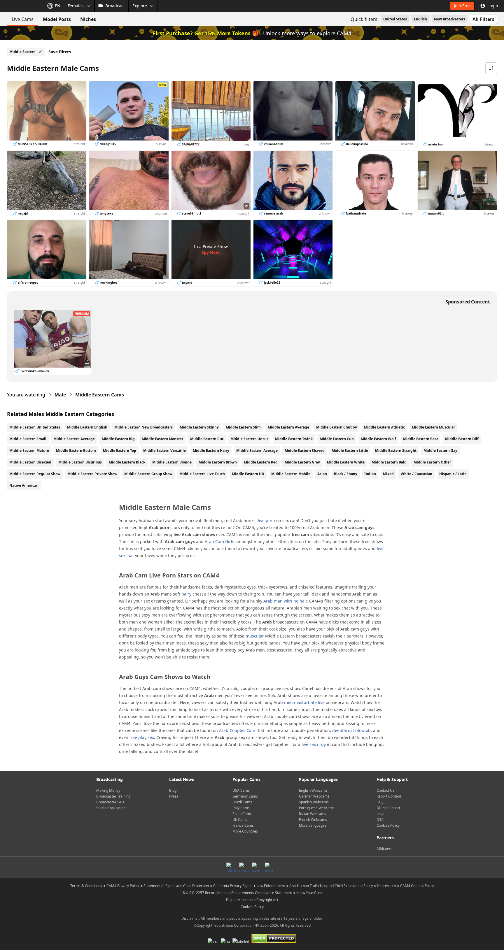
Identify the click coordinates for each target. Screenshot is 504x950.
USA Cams (241, 790)
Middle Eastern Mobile (290, 473)
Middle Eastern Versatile (164, 450)
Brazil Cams (242, 802)
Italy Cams (241, 807)
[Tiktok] (231, 867)
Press (173, 796)
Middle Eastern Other (432, 462)
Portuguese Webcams (317, 807)
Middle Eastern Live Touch (202, 473)
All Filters (483, 19)
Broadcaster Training (113, 796)
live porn (266, 520)
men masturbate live (304, 702)
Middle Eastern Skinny (199, 427)
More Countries (245, 831)
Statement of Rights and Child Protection (176, 885)
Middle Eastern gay (440, 450)
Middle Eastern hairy (211, 450)
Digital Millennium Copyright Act (252, 899)
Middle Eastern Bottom (76, 450)
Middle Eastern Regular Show (34, 473)
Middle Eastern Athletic (384, 427)
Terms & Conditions (86, 885)
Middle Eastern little (350, 450)
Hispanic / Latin (453, 473)
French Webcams (313, 819)
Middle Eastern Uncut (249, 438)
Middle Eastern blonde (172, 462)
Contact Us (385, 790)
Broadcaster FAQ (110, 802)
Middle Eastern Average (288, 427)
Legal (381, 813)
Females (76, 5)
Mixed (388, 473)
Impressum (386, 885)
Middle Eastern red (261, 462)
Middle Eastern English (87, 427)
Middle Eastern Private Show (92, 473)
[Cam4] (21, 5)
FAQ (380, 802)
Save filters (59, 52)
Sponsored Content (467, 301)
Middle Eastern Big (118, 438)
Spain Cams (242, 813)
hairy (186, 594)
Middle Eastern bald (389, 462)
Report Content (389, 796)
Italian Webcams (312, 813)
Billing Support (388, 807)
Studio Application (110, 807)
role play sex (142, 737)
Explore (139, 5)
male (60, 394)
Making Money (108, 790)
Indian (370, 473)
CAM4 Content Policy (417, 885)
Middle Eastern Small (27, 438)
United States (395, 19)
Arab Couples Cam (237, 730)
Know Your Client (309, 892)
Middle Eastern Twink (294, 438)
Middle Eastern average (257, 450)
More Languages (312, 825)
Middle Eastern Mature (29, 450)
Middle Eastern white (346, 462)
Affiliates (384, 848)
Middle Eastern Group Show (148, 473)
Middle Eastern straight (395, 450)
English (420, 19)
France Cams (243, 825)
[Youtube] (269, 867)
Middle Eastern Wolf (378, 438)
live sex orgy (314, 744)
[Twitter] (256, 867)
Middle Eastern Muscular (433, 427)
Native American (23, 485)
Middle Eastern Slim (243, 427)
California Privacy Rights (232, 885)
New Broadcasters (449, 19)
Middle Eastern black (127, 462)
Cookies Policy (388, 825)
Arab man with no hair (285, 601)
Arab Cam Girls (219, 541)
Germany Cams (245, 796)
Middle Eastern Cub (337, 438)
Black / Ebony (345, 473)
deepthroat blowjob (351, 730)
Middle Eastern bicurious (80, 462)
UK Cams (239, 819)
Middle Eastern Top (119, 450)
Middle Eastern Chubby (336, 427)
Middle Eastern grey (302, 462)
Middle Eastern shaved (305, 450)
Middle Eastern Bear (420, 438)
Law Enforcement (271, 885)
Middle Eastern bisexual (30, 462)
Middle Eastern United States (34, 427)
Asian (322, 473)
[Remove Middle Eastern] (40, 51)
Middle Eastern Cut (206, 438)
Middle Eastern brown (218, 462)
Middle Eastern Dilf (462, 438)
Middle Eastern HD (248, 473)
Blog (172, 790)
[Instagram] (244, 867)
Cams (99, 394)
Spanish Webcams (314, 802)
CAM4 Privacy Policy (122, 885)
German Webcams (314, 796)
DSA (380, 819)
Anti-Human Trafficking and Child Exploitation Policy (331, 885)
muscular (255, 636)
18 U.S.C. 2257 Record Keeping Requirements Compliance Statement (236, 892)
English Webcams (313, 790)
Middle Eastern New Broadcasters (143, 427)
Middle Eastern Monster (162, 438)
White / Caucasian (416, 473)
